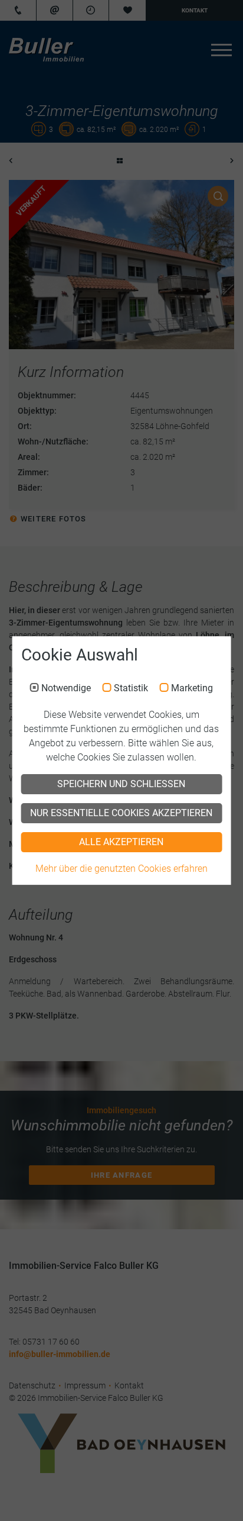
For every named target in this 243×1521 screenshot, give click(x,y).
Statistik (131, 689)
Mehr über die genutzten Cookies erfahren (121, 868)
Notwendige (66, 689)
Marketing (192, 689)
